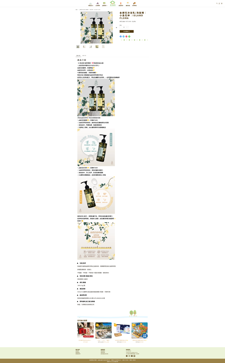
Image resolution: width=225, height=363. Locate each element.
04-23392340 (128, 351)
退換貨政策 (103, 352)
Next (116, 27)
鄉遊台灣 (90, 5)
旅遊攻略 (121, 5)
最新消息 (128, 5)
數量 (121, 25)
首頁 (76, 9)
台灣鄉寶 (98, 5)
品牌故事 (104, 5)
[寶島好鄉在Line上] (134, 356)
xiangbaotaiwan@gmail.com (132, 352)
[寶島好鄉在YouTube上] (132, 356)
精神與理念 (78, 352)
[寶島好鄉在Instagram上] (129, 356)
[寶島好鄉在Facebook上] (127, 356)
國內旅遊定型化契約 (104, 353)
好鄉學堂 (134, 5)
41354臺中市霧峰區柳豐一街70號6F (132, 353)
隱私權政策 (103, 351)
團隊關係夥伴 (78, 353)
